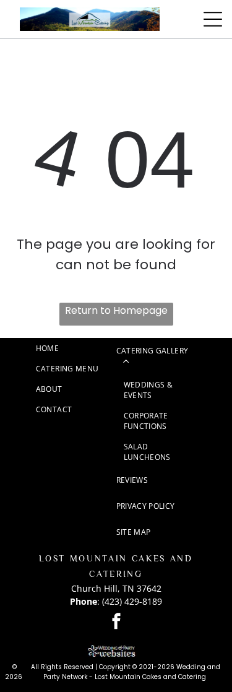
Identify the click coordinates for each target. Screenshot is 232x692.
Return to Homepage (116, 310)
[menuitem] (75, 348)
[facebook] (116, 622)
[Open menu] (213, 19)
